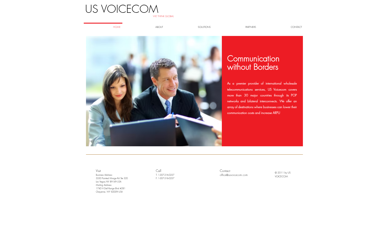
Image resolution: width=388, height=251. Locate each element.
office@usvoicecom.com (234, 175)
